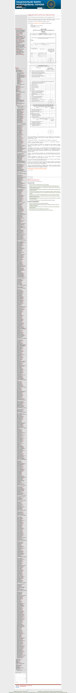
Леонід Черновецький (20, 369)
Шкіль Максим (19, 636)
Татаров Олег (19, 564)
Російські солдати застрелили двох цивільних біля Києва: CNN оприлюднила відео (44, 185)
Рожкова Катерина (19, 511)
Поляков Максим (19, 479)
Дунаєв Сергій (19, 258)
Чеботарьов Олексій (20, 611)
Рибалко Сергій (19, 509)
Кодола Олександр (20, 319)
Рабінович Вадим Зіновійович (21, 500)
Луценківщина (18, 97)
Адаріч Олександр (19, 112)
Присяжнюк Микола (20, 490)
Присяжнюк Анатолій (20, 489)
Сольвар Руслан (19, 549)
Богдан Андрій (19, 149)
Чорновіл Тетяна (19, 621)
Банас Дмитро (19, 133)
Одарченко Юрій (19, 445)
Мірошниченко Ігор (20, 416)
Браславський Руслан (20, 164)
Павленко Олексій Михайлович (21, 459)
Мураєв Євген (19, 429)
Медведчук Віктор (19, 404)
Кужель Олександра (20, 351)
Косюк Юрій (18, 341)
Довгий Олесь (19, 251)
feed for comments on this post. (33, 179)
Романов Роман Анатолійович (21, 515)
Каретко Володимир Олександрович (20, 295)
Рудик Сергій (19, 519)
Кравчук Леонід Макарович (21, 345)
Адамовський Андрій (20, 111)
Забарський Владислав (20, 270)
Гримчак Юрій (19, 220)
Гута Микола (19, 229)
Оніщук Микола (19, 452)
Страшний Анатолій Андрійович (21, 556)
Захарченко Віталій (20, 274)
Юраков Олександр (20, 643)
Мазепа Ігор (18, 390)
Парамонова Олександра (21, 463)
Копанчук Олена (19, 330)
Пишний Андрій (19, 471)
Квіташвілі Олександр (20, 300)
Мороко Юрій (19, 421)
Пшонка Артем (19, 498)
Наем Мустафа (19, 431)
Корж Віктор (18, 331)
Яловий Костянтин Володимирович (19, 649)
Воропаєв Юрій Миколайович (21, 187)
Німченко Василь (19, 438)
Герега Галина (19, 197)
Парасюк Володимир (20, 464)
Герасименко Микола (20, 195)
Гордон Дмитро (19, 217)
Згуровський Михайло (20, 275)
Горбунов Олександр (20, 213)
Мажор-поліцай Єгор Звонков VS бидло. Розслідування (39, 184)
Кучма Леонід (19, 359)
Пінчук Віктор (19, 473)
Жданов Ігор (19, 267)
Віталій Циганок (19, 182)
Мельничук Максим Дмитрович (21, 407)
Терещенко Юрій (19, 566)
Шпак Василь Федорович (20, 637)
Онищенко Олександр (20, 450)
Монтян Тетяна (19, 420)
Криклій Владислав (20, 348)
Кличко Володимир (20, 311)
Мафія (17, 98)
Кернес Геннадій (19, 301)
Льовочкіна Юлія (19, 385)
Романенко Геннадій (20, 514)
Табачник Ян (19, 562)
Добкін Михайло (19, 250)
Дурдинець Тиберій (20, 259)
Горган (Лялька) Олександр (21, 214)
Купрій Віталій (19, 355)
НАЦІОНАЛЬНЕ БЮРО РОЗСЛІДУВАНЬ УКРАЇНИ (30, 3)
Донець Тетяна (19, 253)
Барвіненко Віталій (19, 134)
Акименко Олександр (20, 114)
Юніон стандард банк (20, 84)
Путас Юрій (18, 497)
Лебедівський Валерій (20, 366)
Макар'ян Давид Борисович (21, 391)
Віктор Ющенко (19, 180)
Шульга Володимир (20, 638)
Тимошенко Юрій (19, 571)
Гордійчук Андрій (19, 216)
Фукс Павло (18, 600)
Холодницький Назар (20, 603)
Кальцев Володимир (20, 291)
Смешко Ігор (19, 544)
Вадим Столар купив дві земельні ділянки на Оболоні (38, 203)
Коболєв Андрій (19, 317)
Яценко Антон (19, 657)
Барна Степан (19, 136)
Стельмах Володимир (20, 553)
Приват (17, 660)
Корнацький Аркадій (20, 332)
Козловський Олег (19, 322)
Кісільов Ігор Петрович (20, 307)
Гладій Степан (19, 201)
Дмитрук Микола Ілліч (20, 248)
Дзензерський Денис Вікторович (20, 246)
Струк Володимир (19, 558)
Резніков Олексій (19, 504)
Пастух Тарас (19, 467)
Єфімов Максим (19, 265)
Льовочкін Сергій (19, 384)
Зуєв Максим (19, 281)
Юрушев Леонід (19, 644)
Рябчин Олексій (19, 521)
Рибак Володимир (19, 507)
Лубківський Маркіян (20, 378)
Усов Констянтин (19, 589)
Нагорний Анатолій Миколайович (20, 430)
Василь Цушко (19, 176)
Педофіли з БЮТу (18, 102)
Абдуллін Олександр (20, 106)
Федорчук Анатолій (20, 596)
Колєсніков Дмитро (20, 324)
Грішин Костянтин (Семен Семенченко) (21, 225)
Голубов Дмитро (19, 207)
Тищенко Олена (19, 574)
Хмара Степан (19, 602)
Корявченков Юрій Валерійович (21, 338)
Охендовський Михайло (20, 455)
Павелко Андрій (19, 457)
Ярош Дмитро (19, 655)
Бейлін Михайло (19, 139)
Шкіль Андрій (19, 635)
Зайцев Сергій (19, 272)
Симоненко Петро (19, 535)
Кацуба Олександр (20, 298)
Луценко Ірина (19, 382)
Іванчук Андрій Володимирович (21, 285)
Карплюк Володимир (20, 296)
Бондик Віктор (19, 158)
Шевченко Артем (19, 630)
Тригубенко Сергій (19, 577)
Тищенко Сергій (19, 575)
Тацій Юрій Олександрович (21, 565)
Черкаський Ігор (19, 613)
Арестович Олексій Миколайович (20, 122)
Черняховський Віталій (20, 617)
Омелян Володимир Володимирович (20, 449)
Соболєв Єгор (19, 547)
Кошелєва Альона (19, 343)
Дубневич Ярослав (20, 256)
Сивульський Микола (20, 534)
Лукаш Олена (19, 381)
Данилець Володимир (20, 230)
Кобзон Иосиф (19, 316)
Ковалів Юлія (19, 318)
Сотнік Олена (19, 550)
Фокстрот (17, 668)
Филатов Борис (19, 597)
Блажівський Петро (20, 146)
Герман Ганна (19, 199)
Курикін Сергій (19, 356)
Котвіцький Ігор (19, 342)
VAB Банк (18, 74)
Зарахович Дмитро (20, 273)
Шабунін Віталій (19, 624)
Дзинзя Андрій (19, 247)
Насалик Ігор (19, 433)
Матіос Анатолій (19, 403)
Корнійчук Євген (19, 333)
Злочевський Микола (20, 278)
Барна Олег (18, 135)
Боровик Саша (19, 160)
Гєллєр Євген (19, 200)
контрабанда (18, 94)
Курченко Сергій (19, 357)
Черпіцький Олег (19, 618)
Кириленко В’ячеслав (20, 303)
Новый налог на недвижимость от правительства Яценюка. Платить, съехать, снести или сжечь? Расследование (20, 31)
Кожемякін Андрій (19, 320)
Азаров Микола (19, 113)
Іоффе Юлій (19, 289)
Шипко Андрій (19, 634)
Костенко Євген (19, 339)
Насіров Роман (19, 434)
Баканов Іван (19, 128)
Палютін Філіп (19, 462)
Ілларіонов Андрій (19, 287)
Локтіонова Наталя (20, 377)
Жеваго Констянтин (20, 268)
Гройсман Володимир (20, 226)
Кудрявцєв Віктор (19, 350)
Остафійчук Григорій (20, 453)
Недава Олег (19, 435)
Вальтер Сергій (19, 172)
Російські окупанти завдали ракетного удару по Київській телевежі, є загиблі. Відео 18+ (44, 191)
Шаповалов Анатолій (20, 625)
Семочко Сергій (19, 530)
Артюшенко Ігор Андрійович (21, 124)
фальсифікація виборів (19, 667)
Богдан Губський (19, 150)
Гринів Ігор (18, 222)
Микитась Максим (19, 411)
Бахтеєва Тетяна (19, 138)
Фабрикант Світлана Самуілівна (21, 590)
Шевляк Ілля (19, 629)
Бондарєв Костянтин (20, 156)
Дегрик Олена (19, 233)
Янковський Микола (20, 650)
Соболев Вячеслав (20, 546)
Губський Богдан (19, 227)
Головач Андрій (19, 206)
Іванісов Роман (19, 283)
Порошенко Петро (19, 486)
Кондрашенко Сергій (20, 327)
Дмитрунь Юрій (19, 249)
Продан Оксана (19, 494)
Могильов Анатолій (20, 419)
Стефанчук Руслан (20, 554)
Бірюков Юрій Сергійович (20, 145)
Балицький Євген (19, 130)
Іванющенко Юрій (19, 286)
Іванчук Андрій (19, 284)
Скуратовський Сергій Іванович (21, 540)
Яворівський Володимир (20, 645)
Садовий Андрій (19, 525)
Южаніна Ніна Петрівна (20, 640)
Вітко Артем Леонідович (20, 183)
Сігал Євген (18, 538)
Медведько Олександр (20, 405)
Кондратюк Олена (19, 326)
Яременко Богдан (19, 653)
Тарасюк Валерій (19, 563)
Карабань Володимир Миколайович (20, 293)
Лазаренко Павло (19, 363)
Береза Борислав (19, 141)
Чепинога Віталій (19, 612)
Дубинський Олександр (20, 254)
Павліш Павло (19, 460)
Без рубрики (18, 85)
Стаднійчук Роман (19, 551)
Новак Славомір (19, 439)
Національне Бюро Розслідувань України (26, 685)
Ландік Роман (19, 364)
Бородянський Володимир (21, 161)
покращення (18, 659)
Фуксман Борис (19, 601)
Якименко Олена (19, 647)
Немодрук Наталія (19, 436)
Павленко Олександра (20, 458)
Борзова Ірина (20, 107)
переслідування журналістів (20, 103)
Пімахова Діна (19, 472)
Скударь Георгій (19, 539)
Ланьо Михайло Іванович (20, 365)
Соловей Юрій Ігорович (20, 548)
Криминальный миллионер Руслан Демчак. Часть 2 (20, 49)
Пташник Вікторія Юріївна (21, 496)
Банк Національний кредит (21, 76)
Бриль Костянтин (19, 165)
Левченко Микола (19, 368)
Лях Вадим (18, 387)
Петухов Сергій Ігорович (20, 469)
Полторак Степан (19, 478)
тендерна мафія (18, 665)
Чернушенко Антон (20, 615)
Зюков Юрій (18, 282)
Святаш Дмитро (19, 527)
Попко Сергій (19, 482)
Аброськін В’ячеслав (20, 109)
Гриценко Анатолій (19, 224)
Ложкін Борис (19, 375)
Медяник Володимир (20, 406)
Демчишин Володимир (20, 238)
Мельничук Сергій (19, 409)
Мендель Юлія (19, 410)
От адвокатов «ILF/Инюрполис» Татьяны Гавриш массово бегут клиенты (42, 200)
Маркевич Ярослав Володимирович (20, 396)
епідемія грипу (18, 91)
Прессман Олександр (20, 488)
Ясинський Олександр (20, 656)
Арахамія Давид (19, 120)
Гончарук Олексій (19, 211)
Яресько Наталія (19, 654)
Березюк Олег (19, 143)
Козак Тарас (19, 321)
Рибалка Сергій (19, 508)
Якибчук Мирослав (20, 646)
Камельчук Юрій (19, 292)
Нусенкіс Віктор (19, 442)
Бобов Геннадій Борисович (21, 148)
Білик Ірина (18, 144)
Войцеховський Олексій (20, 185)
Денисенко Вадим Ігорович (21, 242)
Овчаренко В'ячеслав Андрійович (20, 444)
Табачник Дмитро (19, 561)
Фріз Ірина (18, 599)
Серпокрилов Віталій (20, 533)
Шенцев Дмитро (19, 632)
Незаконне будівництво (19, 100)
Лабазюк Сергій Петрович (21, 361)
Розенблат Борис (19, 512)
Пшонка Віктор (19, 499)
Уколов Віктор (19, 586)
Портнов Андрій (19, 487)
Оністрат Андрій (19, 451)
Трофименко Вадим (20, 578)
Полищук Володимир (20, 476)
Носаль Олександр (20, 441)
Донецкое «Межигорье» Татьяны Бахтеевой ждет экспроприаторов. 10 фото (20, 52)
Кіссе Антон (18, 308)
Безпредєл (17, 86)
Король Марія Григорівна (20, 335)
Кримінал (17, 95)
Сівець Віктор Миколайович (21, 537)
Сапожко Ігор (19, 526)
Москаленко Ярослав (20, 423)
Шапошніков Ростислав (20, 626)
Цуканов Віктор (19, 609)
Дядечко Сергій (19, 260)
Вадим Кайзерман (19, 170)
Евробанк (18, 78)
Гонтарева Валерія (20, 209)
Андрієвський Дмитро (20, 116)
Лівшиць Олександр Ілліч (20, 374)
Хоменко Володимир (20, 604)
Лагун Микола (19, 362)
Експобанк (18, 79)
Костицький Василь (20, 340)
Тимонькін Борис (19, 569)
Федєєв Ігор (18, 594)
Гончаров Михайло (20, 210)
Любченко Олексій (19, 386)
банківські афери (18, 71)
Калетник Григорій (19, 290)
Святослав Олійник (20, 528)
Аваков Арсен (19, 110)
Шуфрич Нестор (19, 639)
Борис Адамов (19, 159)
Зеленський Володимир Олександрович (20, 276)
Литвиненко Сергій (20, 372)
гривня (17, 89)
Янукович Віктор (19, 651)
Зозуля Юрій (19, 279)
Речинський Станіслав (20, 506)
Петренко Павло (19, 468)
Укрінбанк (18, 82)
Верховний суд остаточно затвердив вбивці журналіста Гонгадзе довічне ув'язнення (44, 194)
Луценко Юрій (19, 383)
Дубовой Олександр (20, 257)
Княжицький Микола (20, 315)
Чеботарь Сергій (19, 610)
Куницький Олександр (20, 354)
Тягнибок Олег (19, 584)
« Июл (17, 682)
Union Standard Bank (20, 73)
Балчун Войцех (19, 132)
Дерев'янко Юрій (19, 243)
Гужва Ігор (18, 228)
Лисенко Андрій (19, 371)
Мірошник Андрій (19, 415)
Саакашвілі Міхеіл (19, 522)
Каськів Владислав (20, 297)
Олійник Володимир (20, 446)
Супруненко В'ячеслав (20, 559)
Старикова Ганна (19, 552)
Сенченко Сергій (19, 531)
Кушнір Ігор (18, 360)
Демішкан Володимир (20, 235)
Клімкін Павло (19, 312)
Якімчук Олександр (20, 648)
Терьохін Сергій (19, 567)
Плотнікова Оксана (20, 475)
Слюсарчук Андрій (19, 543)
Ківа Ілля (18, 305)
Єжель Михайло (19, 262)
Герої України (18, 88)
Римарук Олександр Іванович (21, 510)
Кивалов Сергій (19, 302)
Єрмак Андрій (19, 263)
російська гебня (18, 662)
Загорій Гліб (18, 271)
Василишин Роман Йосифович (21, 173)
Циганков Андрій (19, 607)
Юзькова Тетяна (19, 641)
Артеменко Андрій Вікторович (21, 123)
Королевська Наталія (20, 334)
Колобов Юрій (19, 325)
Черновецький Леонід (20, 614)
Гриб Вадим (18, 219)
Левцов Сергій (19, 367)
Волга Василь (19, 186)
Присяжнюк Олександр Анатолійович (20, 491)
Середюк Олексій (19, 532)
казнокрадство (18, 93)
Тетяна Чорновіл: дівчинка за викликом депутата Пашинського (20, 42)
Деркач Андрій (19, 244)
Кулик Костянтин (19, 353)
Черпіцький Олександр (20, 619)
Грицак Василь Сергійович (21, 223)
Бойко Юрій (18, 154)
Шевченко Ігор (19, 631)
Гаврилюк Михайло (20, 190)
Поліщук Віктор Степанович (21, 477)
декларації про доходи (38, 23)
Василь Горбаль (19, 175)
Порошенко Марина (20, 484)
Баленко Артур (19, 129)
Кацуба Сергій (19, 299)
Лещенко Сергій (19, 370)
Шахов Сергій (19, 627)
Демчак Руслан (19, 236)
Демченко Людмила (20, 237)
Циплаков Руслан (19, 608)
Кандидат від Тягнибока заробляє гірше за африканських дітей (41, 14)
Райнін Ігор (18, 502)
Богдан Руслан (19, 151)
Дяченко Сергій (19, 261)
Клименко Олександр (20, 309)
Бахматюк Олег (19, 137)
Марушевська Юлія (20, 399)
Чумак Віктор (19, 623)
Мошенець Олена (19, 425)
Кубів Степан (19, 349)
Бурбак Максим (19, 167)
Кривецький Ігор (19, 346)
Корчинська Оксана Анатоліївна (20, 337)
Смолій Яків (18, 545)
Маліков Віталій (19, 394)
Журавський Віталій (20, 269)
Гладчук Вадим (19, 204)
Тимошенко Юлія (19, 570)
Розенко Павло (19, 513)
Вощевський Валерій (20, 189)
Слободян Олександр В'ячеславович (20, 542)
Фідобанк (18, 83)
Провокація (17, 661)
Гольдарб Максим (19, 208)
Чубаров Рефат (19, 622)
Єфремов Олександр (20, 266)
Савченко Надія (19, 523)
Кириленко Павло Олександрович (19, 304)
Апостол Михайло (19, 118)
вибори (17, 87)
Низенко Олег (19, 437)
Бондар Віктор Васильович (21, 155)
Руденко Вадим (19, 517)
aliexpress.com (19, 670)
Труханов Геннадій (20, 581)
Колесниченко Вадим (20, 323)
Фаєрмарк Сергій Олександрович (19, 593)
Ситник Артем (19, 536)
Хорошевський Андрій (20, 606)
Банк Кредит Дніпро (20, 75)
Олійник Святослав (20, 447)
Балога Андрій (19, 131)
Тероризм (17, 666)
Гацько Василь (19, 193)
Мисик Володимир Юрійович (21, 414)
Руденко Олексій (19, 518)
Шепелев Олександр (20, 633)
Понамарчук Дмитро (20, 480)
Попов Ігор (18, 483)
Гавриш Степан (19, 191)
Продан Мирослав (19, 493)
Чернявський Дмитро (20, 616)
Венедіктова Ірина (19, 177)
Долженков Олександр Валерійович (20, 252)
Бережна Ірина (19, 140)
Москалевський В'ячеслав (21, 422)
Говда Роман (19, 205)
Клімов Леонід (19, 313)
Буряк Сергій (19, 168)
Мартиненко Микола (20, 398)
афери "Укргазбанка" (19, 70)
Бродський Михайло (20, 166)
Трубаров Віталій (19, 580)
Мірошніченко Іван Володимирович (19, 418)
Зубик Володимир (19, 280)
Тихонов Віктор (19, 572)
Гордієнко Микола (19, 215)
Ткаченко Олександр (20, 576)
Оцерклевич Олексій (20, 456)
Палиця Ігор (18, 461)
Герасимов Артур (19, 196)
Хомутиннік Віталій (20, 605)
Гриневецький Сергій (20, 221)
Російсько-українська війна (20, 663)
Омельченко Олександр (20, 448)
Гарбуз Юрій (19, 192)
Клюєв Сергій (19, 314)
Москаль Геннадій (19, 424)
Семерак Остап (19, 529)
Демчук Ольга (19, 239)
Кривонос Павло (19, 347)
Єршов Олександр (20, 264)
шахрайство (18, 669)
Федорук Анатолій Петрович (21, 595)
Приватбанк (18, 80)
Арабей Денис (19, 119)
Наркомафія (18, 99)
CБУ (16, 69)
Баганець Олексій (19, 126)
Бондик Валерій (19, 157)
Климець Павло (19, 310)
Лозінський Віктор (19, 376)
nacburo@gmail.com (23, 686)
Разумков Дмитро (19, 501)
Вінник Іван (18, 181)
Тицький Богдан (19, 573)
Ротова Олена (19, 516)
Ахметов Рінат (19, 125)
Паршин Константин (20, 466)
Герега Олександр (19, 198)
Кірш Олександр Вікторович (21, 306)
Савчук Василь (19, 524)
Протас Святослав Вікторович (21, 495)
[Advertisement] (38, 11)
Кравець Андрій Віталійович (21, 344)
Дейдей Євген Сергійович (21, 234)
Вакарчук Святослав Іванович (21, 171)
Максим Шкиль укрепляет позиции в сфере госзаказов (39, 208)
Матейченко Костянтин (20, 402)
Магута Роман (19, 389)
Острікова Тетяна (19, 454)
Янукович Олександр (20, 652)
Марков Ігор (18, 397)
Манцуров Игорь (19, 395)
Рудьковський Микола (20, 520)
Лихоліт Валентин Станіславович (19, 373)
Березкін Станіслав (20, 142)
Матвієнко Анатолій (20, 401)
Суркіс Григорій (19, 560)
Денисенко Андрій (19, 241)
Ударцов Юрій (19, 585)
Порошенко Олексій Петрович (21, 485)
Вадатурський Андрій (20, 169)
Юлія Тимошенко (19, 642)
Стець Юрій (18, 555)
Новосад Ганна (19, 440)
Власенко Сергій (19, 184)
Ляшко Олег (19, 388)
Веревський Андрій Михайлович (20, 179)
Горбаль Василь (19, 212)
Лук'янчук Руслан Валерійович (21, 379)
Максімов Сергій (19, 393)
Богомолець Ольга (20, 153)
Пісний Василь (19, 474)
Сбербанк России (19, 81)
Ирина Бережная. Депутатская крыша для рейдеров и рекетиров (20, 37)
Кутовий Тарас (18, 96)
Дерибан (17, 90)
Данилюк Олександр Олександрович (20, 232)
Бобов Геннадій (19, 147)
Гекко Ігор (18, 194)
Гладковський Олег (20, 203)
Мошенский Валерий (20, 426)
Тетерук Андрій (19, 568)
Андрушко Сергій (19, 117)
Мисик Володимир (19, 413)
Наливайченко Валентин (20, 432)
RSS (24, 8)
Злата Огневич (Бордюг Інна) (21, 277)
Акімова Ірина (19, 115)
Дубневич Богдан (19, 255)
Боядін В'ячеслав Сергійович (21, 162)
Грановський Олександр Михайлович (20, 218)
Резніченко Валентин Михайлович (20, 505)
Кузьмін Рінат (19, 352)
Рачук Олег (18, 503)
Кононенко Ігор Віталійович (21, 328)
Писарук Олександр (20, 470)
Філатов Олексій (19, 598)
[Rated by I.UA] (29, 691)
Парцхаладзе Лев (19, 465)
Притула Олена (19, 492)
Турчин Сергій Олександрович (21, 582)
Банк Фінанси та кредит (20, 77)
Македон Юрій (19, 392)
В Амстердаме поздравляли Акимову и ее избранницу (20, 38)
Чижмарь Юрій (19, 620)
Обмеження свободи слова (20, 101)
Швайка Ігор (19, 628)
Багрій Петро (19, 127)
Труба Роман (19, 579)
